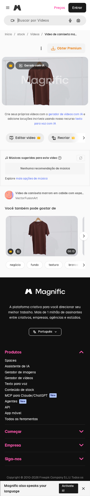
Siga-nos (13, 458)
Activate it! (68, 488)
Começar (13, 431)
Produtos (13, 351)
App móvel (13, 413)
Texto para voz (16, 384)
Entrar (77, 8)
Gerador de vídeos (19, 378)
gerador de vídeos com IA (65, 114)
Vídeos (34, 34)
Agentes (15, 401)
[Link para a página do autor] (9, 196)
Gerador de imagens (20, 372)
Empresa (13, 445)
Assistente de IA (17, 366)
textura (54, 265)
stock (21, 34)
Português (45, 332)
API (7, 407)
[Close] (83, 488)
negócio (15, 265)
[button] (45, 332)
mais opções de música (32, 178)
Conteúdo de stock (19, 390)
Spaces (10, 360)
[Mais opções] (41, 48)
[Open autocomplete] (10, 20)
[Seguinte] (83, 137)
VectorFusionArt (26, 198)
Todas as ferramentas (21, 419)
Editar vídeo (22, 139)
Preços (59, 8)
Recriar (61, 139)
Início (8, 34)
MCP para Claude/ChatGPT (30, 395)
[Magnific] (45, 292)
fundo (35, 265)
